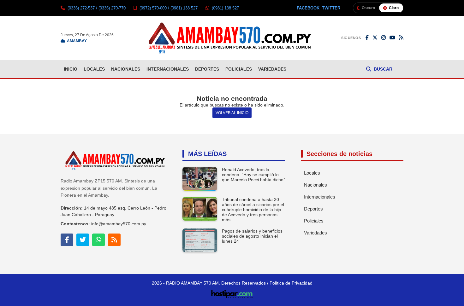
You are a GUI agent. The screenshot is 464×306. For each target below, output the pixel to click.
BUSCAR (383, 69)
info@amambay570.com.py (118, 223)
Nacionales (125, 69)
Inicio (70, 69)
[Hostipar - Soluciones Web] (232, 292)
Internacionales (167, 69)
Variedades (272, 69)
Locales (94, 69)
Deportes (207, 69)
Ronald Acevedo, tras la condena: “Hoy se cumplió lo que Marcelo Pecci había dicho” (253, 174)
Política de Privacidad (291, 283)
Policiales (238, 69)
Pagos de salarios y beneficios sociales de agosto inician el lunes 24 (252, 236)
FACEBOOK (308, 8)
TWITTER (331, 8)
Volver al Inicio (232, 113)
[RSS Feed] (401, 38)
